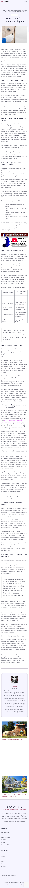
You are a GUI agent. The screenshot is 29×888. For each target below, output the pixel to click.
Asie (2, 861)
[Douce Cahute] (5, 1)
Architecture (4, 854)
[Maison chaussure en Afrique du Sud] (14, 730)
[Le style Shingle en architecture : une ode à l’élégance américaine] (14, 784)
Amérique (3, 859)
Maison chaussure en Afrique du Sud (12, 739)
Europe (3, 864)
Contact (3, 842)
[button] (20, 1)
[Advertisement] (14, 758)
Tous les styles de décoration (8, 875)
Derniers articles (5, 832)
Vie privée (3, 839)
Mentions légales (5, 837)
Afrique (3, 856)
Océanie (3, 866)
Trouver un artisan (6, 844)
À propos (3, 834)
